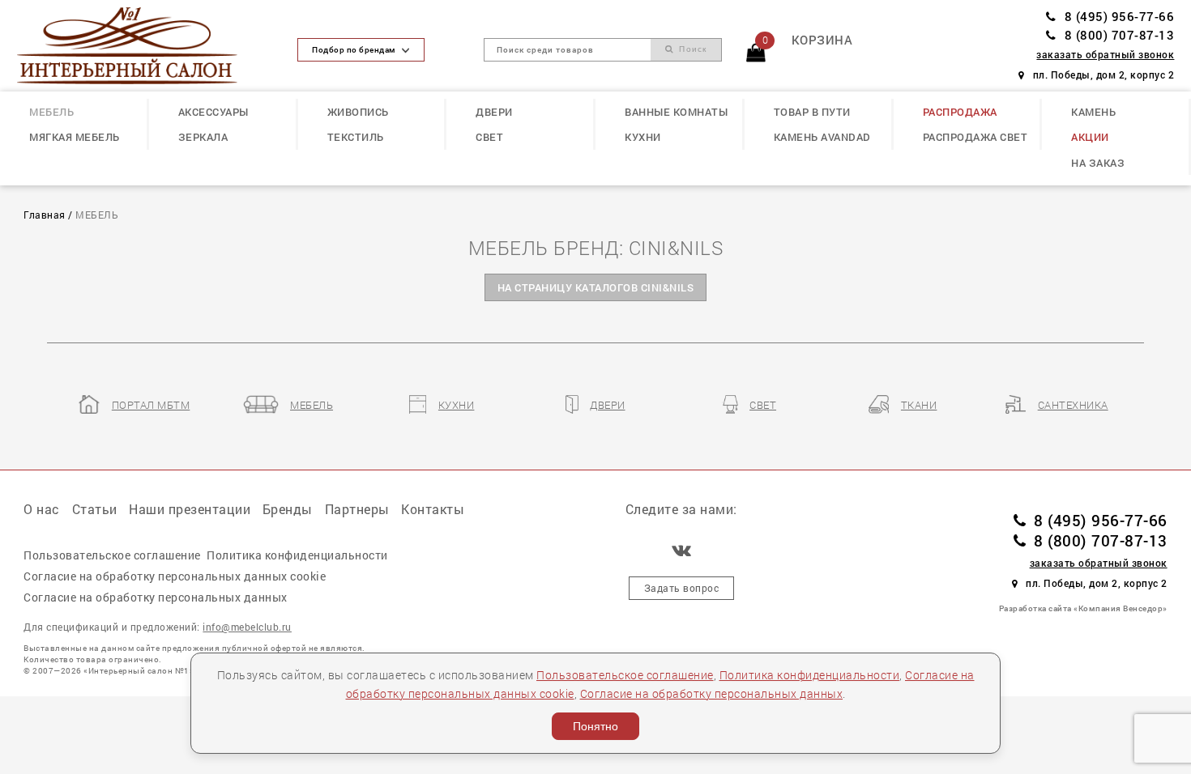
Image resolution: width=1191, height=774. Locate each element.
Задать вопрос (681, 588)
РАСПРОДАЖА (960, 111)
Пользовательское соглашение (625, 675)
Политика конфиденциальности (809, 675)
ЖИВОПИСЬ (358, 111)
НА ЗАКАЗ (1098, 162)
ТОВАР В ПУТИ (812, 111)
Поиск (691, 49)
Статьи (94, 508)
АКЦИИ (1090, 137)
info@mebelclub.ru (247, 627)
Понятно (595, 726)
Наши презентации (189, 508)
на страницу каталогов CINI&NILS (595, 287)
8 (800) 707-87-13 (1119, 35)
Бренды (288, 508)
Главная (44, 215)
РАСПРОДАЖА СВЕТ (975, 137)
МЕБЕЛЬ (51, 111)
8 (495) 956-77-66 (1119, 16)
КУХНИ (643, 137)
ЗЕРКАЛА (203, 137)
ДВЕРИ (494, 111)
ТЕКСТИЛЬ (355, 137)
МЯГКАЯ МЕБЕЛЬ (74, 137)
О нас (41, 508)
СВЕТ (489, 137)
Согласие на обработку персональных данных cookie (174, 576)
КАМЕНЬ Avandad (822, 137)
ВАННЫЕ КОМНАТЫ (676, 111)
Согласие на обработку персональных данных (711, 693)
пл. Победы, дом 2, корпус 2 (1103, 75)
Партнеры (357, 508)
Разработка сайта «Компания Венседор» (1083, 608)
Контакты (432, 508)
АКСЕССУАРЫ (213, 111)
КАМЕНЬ (1093, 111)
